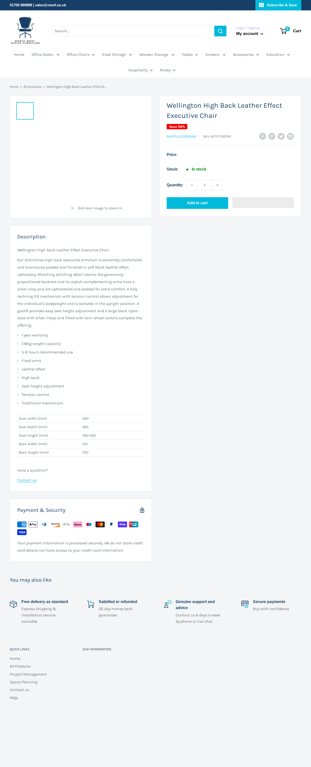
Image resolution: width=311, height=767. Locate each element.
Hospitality (137, 70)
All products (33, 87)
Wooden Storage (154, 54)
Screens (212, 54)
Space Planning (23, 682)
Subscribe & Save (281, 5)
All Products (20, 666)
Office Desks (43, 54)
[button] (263, 203)
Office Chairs (78, 54)
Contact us (27, 480)
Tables (187, 54)
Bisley (165, 70)
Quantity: (175, 185)
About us (86, 721)
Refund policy (90, 674)
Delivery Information (96, 658)
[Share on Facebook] (262, 136)
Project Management (28, 674)
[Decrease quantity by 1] (192, 185)
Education (275, 54)
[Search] (220, 31)
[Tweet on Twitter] (281, 136)
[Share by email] (290, 136)
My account (247, 33)
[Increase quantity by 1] (217, 185)
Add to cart (197, 203)
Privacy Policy (90, 713)
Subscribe (250, 702)
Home (19, 54)
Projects (85, 682)
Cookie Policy (90, 705)
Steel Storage (114, 54)
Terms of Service (92, 697)
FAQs (14, 697)
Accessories (243, 54)
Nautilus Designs (181, 136)
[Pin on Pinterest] (271, 136)
